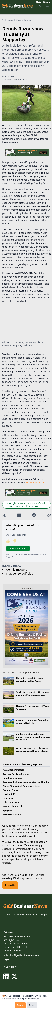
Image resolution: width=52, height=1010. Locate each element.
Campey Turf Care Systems (16, 774)
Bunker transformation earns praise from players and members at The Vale (33, 737)
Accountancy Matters (13, 769)
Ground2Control (11, 790)
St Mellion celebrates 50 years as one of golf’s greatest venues (32, 693)
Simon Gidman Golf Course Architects (21, 786)
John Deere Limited (12, 778)
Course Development (25, 19)
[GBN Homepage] (17, 5)
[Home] (2, 19)
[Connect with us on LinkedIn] (6, 976)
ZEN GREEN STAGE (12, 814)
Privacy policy (9, 966)
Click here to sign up (13, 874)
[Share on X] (4, 515)
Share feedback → (18, 548)
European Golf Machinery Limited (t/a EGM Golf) (27, 782)
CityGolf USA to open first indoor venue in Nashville (32, 721)
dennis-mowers (16, 569)
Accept (20, 1005)
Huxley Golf (8, 794)
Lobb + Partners (11, 802)
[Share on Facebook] (34, 515)
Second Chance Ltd (12, 806)
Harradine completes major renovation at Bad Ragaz (30, 679)
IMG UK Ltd (8, 798)
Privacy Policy (11, 557)
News (10, 19)
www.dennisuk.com (35, 482)
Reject (32, 1005)
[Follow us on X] (14, 976)
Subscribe (10, 885)
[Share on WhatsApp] (49, 515)
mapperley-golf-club (19, 573)
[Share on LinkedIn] (19, 515)
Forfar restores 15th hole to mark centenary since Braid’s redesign (33, 749)
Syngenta (7, 810)
